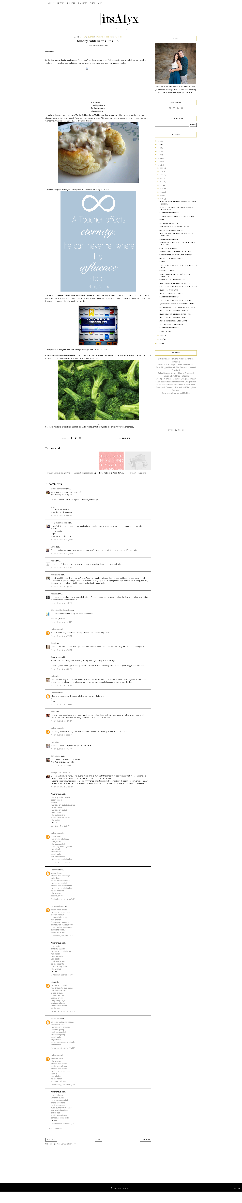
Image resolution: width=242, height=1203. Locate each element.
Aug (161, 182)
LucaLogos (126, 1188)
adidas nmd (56, 1019)
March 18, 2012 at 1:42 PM (61, 587)
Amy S (53, 643)
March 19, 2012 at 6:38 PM (61, 749)
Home (99, 1140)
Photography (96, 3)
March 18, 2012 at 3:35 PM (61, 636)
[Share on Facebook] (71, 438)
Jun (161, 188)
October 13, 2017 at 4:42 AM (62, 975)
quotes (91, 37)
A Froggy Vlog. (165, 331)
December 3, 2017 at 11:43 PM (63, 1085)
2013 (159, 161)
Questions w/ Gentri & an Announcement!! (176, 304)
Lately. (162, 262)
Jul (161, 185)
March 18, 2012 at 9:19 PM (61, 669)
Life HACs (71, 3)
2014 (159, 158)
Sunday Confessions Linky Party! (173, 321)
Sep (161, 178)
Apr (161, 195)
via (98, 187)
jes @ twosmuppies (59, 523)
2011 (159, 343)
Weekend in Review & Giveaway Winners (175, 255)
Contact (60, 3)
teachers (118, 37)
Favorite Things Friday (168, 213)
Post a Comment (55, 1129)
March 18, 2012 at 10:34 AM (62, 540)
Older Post (146, 1140)
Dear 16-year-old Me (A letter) (172, 324)
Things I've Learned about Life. (172, 280)
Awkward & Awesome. (168, 248)
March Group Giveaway (168, 290)
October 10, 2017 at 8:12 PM (62, 936)
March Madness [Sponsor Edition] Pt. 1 (175, 314)
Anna (53, 712)
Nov (162, 171)
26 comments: (124, 438)
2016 (159, 151)
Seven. (162, 220)
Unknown (55, 629)
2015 (159, 155)
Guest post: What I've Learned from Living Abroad (176, 382)
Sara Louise (55, 756)
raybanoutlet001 (57, 906)
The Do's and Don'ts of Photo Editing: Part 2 (178, 287)
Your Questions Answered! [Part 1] (173, 317)
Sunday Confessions (104, 37)
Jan (161, 339)
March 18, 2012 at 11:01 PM (61, 685)
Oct (162, 175)
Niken (53, 561)
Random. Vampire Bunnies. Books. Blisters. (176, 216)
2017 (159, 148)
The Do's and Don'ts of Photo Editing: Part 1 (177, 300)
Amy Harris (55, 575)
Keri (52, 742)
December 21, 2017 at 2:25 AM (63, 1124)
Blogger (181, 430)
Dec (161, 168)
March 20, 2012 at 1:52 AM (61, 765)
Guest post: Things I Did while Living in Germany (176, 379)
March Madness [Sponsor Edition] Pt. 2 (175, 283)
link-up (83, 37)
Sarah (53, 547)
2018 (159, 144)
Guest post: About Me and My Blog (175, 393)
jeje (52, 982)
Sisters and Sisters (58, 489)
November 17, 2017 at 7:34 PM (63, 1048)
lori (52, 676)
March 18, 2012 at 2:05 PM (61, 622)
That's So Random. (167, 271)
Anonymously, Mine (59, 772)
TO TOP (237, 1189)
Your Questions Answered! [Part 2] (173, 311)
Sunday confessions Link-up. (171, 230)
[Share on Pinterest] (80, 438)
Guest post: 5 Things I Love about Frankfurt (175, 364)
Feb (161, 335)
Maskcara (82, 3)
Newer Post (51, 1140)
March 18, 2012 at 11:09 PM (61, 704)
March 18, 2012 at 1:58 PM (61, 603)
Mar (162, 199)
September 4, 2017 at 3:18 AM (63, 899)
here (121, 427)
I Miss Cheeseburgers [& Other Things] (175, 251)
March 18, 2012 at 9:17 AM (61, 516)
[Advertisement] (66, 1166)
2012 (159, 165)
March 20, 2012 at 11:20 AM (62, 787)
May (161, 192)
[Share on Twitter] (76, 438)
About (51, 3)
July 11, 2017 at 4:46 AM (60, 863)
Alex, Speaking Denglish (61, 610)
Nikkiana (54, 594)
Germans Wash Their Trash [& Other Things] (177, 307)
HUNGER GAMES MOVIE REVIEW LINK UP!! (174, 227)
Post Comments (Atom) (66, 1144)
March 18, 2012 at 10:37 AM (62, 554)
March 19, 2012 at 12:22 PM (61, 735)
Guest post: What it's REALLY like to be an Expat (176, 385)
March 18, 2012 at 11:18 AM (61, 568)
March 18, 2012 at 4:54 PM (61, 650)
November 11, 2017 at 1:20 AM (63, 1011)
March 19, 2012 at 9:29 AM (61, 721)
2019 (159, 141)
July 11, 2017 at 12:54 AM (60, 826)
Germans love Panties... (169, 223)
